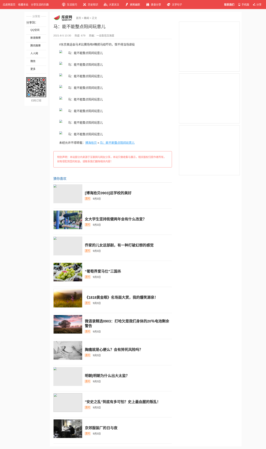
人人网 (34, 53)
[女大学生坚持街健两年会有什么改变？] (67, 219)
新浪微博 (35, 37)
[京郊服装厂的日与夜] (67, 428)
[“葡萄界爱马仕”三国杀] (67, 272)
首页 (78, 17)
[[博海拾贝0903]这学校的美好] (67, 193)
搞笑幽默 (135, 4)
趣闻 (86, 17)
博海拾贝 (91, 142)
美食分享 (156, 4)
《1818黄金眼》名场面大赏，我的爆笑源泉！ (121, 297)
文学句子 (177, 4)
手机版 (245, 4)
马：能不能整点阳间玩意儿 (117, 142)
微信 (32, 61)
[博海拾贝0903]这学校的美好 (108, 193)
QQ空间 (34, 29)
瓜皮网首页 (9, 4)
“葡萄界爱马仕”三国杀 (103, 271)
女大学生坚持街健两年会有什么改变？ (115, 219)
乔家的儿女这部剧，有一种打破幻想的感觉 (119, 245)
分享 (258, 4)
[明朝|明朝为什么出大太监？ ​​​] (67, 376)
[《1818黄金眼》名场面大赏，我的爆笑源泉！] (67, 298)
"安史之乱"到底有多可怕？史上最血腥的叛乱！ (123, 402)
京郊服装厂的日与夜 (101, 428)
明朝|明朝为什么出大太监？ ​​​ (107, 376)
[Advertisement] (209, 46)
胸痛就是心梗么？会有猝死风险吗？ (114, 350)
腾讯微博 (35, 45)
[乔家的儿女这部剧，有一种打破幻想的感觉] (67, 246)
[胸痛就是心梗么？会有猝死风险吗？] (67, 350)
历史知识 (93, 4)
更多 (32, 68)
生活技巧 (72, 4)
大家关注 (114, 4)
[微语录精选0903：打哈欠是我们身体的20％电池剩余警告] (67, 324)
